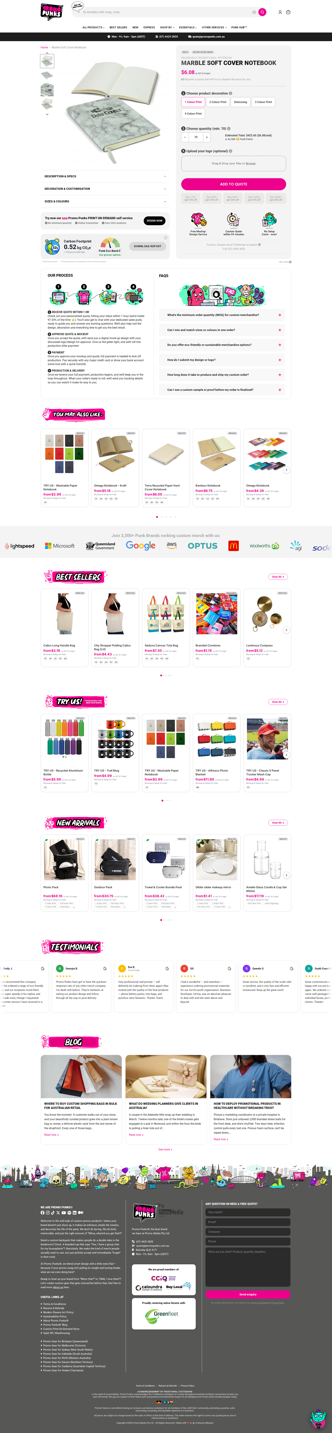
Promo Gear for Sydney (56, 1349)
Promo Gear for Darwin (56, 1362)
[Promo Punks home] (52, 12)
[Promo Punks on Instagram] (47, 1212)
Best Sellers (118, 27)
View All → (278, 576)
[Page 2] (161, 517)
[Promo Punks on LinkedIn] (74, 1212)
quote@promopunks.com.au (208, 36)
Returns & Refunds (53, 1308)
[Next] (286, 469)
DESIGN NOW (154, 220)
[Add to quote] (82, 501)
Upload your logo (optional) (207, 151)
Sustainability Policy (55, 1316)
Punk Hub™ (239, 27)
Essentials (187, 27)
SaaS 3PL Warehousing (56, 1333)
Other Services (213, 27)
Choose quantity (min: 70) (206, 129)
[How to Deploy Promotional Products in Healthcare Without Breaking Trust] (250, 1076)
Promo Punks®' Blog (55, 1324)
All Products (92, 27)
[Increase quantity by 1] (207, 137)
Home (44, 47)
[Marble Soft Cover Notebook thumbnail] (47, 61)
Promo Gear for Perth (55, 1358)
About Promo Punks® (55, 1320)
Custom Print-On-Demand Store (61, 1329)
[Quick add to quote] (84, 908)
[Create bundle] (74, 501)
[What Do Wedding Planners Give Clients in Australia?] (166, 1076)
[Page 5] (175, 517)
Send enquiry (247, 1294)
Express (149, 27)
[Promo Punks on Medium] (80, 1212)
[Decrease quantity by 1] (185, 137)
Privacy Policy (277, 1303)
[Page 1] (157, 517)
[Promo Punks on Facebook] (42, 1213)
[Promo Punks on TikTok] (52, 1213)
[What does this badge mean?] (165, 237)
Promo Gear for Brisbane (57, 1341)
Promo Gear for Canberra (57, 1366)
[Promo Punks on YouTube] (63, 1213)
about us (58, 1287)
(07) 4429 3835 (168, 36)
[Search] (262, 12)
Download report (148, 246)
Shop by (166, 27)
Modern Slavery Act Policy (58, 1312)
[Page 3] (166, 517)
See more (165, 1149)
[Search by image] (254, 12)
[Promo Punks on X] (57, 1213)
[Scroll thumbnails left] (47, 53)
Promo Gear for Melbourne (58, 1345)
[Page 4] (170, 517)
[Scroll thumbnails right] (47, 114)
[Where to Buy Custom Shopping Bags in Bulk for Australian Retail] (81, 1076)
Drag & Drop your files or (234, 163)
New (135, 27)
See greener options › (110, 255)
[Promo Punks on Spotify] (69, 1213)
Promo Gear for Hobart (56, 1370)
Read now (50, 1134)
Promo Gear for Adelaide (57, 1353)
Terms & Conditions (54, 1304)
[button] (233, 79)
